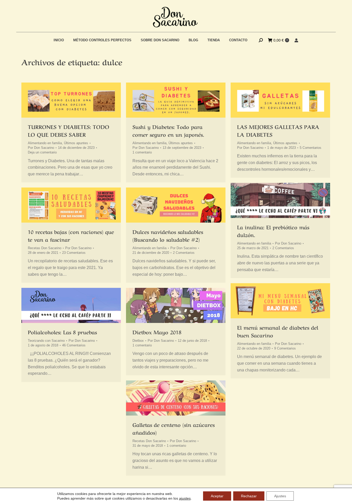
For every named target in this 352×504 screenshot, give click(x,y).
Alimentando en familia (45, 143)
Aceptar (217, 496)
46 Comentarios (74, 345)
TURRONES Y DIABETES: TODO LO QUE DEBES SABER (68, 130)
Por (41, 148)
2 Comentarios (283, 248)
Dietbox (138, 341)
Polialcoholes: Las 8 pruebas (62, 332)
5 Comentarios (310, 148)
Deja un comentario (42, 152)
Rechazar (249, 496)
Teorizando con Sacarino (46, 341)
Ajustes (280, 496)
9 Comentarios (285, 348)
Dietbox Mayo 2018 (156, 332)
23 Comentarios (74, 253)
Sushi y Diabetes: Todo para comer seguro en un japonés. (168, 130)
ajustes (185, 498)
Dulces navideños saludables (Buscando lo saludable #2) (167, 235)
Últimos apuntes (76, 143)
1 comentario (142, 152)
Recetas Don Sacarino (44, 248)
